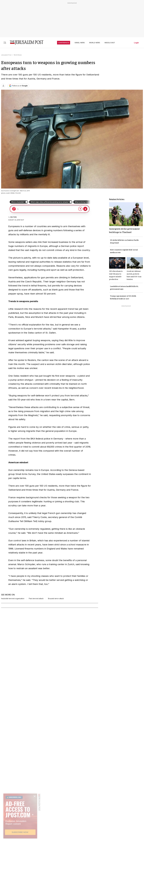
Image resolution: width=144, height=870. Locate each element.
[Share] (3, 85)
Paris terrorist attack (36, 598)
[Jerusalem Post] (25, 42)
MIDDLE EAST (110, 43)
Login (136, 43)
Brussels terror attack (56, 598)
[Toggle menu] (5, 42)
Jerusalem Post (6, 55)
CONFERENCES (63, 43)
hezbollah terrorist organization (12, 598)
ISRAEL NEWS (80, 43)
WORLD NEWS (94, 43)
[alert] (20, 844)
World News (18, 55)
